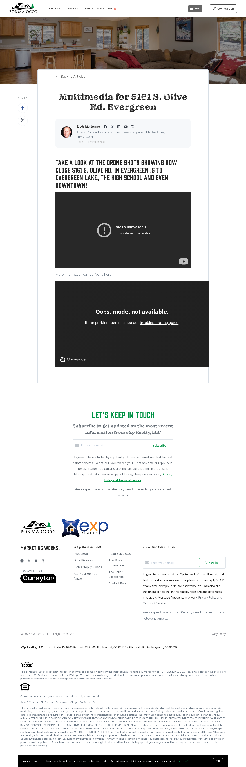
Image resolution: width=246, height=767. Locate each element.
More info (184, 761)
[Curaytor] (38, 582)
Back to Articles (73, 76)
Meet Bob (81, 553)
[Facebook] (22, 561)
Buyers (72, 8)
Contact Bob (117, 583)
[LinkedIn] (36, 561)
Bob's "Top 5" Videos (88, 567)
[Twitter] (29, 561)
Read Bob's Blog (120, 553)
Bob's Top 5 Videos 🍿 (101, 8)
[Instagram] (43, 561)
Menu (197, 9)
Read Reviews (84, 560)
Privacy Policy (217, 634)
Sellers (54, 8)
